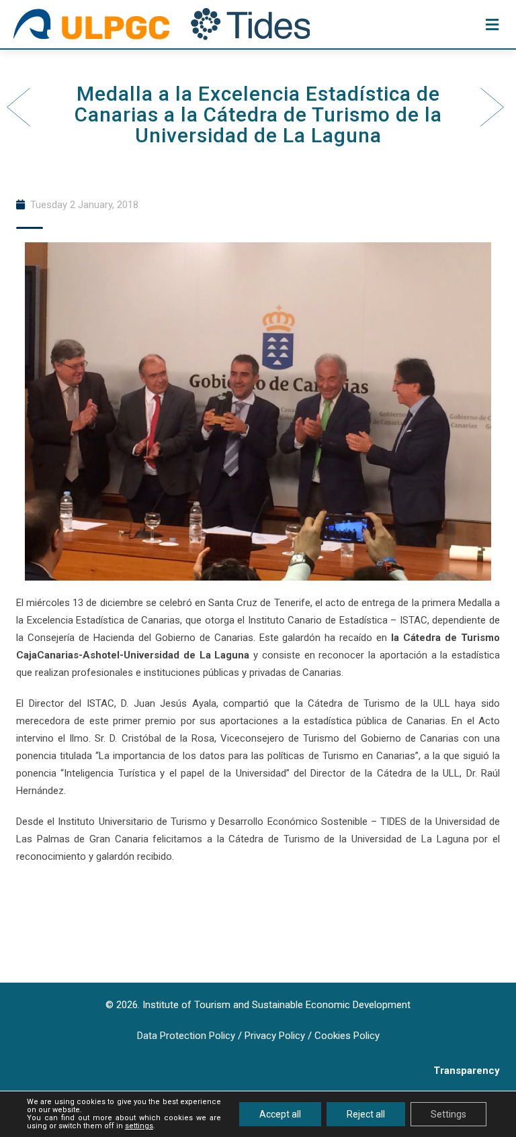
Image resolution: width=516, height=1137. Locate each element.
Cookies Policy (347, 1036)
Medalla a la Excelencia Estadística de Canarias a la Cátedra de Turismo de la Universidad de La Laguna (258, 114)
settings (139, 1126)
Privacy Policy (275, 1036)
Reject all (366, 1114)
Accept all (280, 1114)
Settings (448, 1114)
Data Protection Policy (186, 1036)
